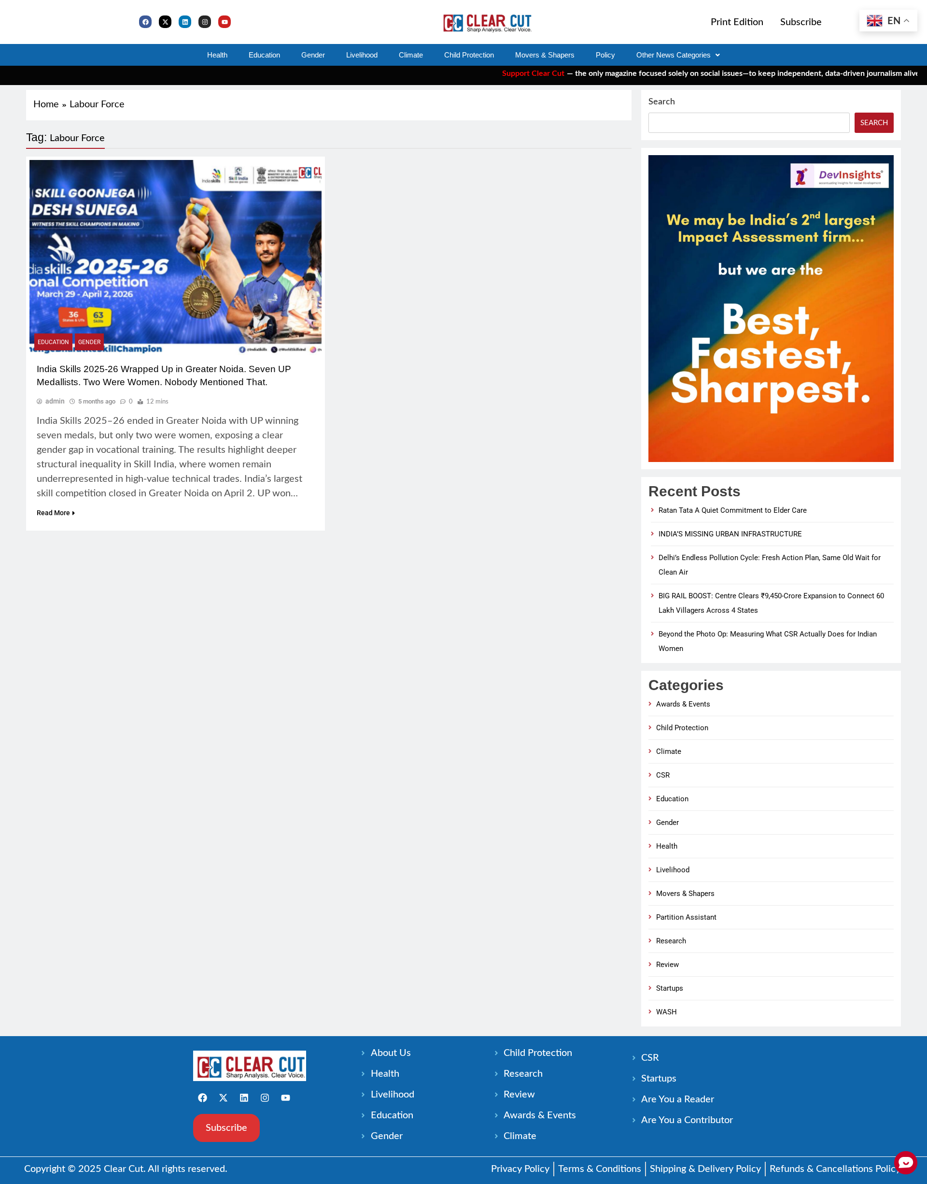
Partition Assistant (686, 917)
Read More (53, 513)
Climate (411, 55)
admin (55, 401)
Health (217, 55)
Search (661, 102)
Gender (313, 55)
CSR (663, 775)
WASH (666, 1012)
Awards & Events (683, 704)
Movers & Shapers (545, 55)
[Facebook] (145, 21)
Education (264, 55)
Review (667, 964)
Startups (669, 988)
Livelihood (362, 55)
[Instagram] (204, 21)
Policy (605, 55)
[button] (678, 55)
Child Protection (469, 55)
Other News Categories (673, 55)
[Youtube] (224, 21)
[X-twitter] (165, 21)
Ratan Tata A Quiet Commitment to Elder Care (733, 510)
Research (671, 941)
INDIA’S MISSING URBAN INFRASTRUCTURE (730, 534)
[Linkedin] (185, 21)
